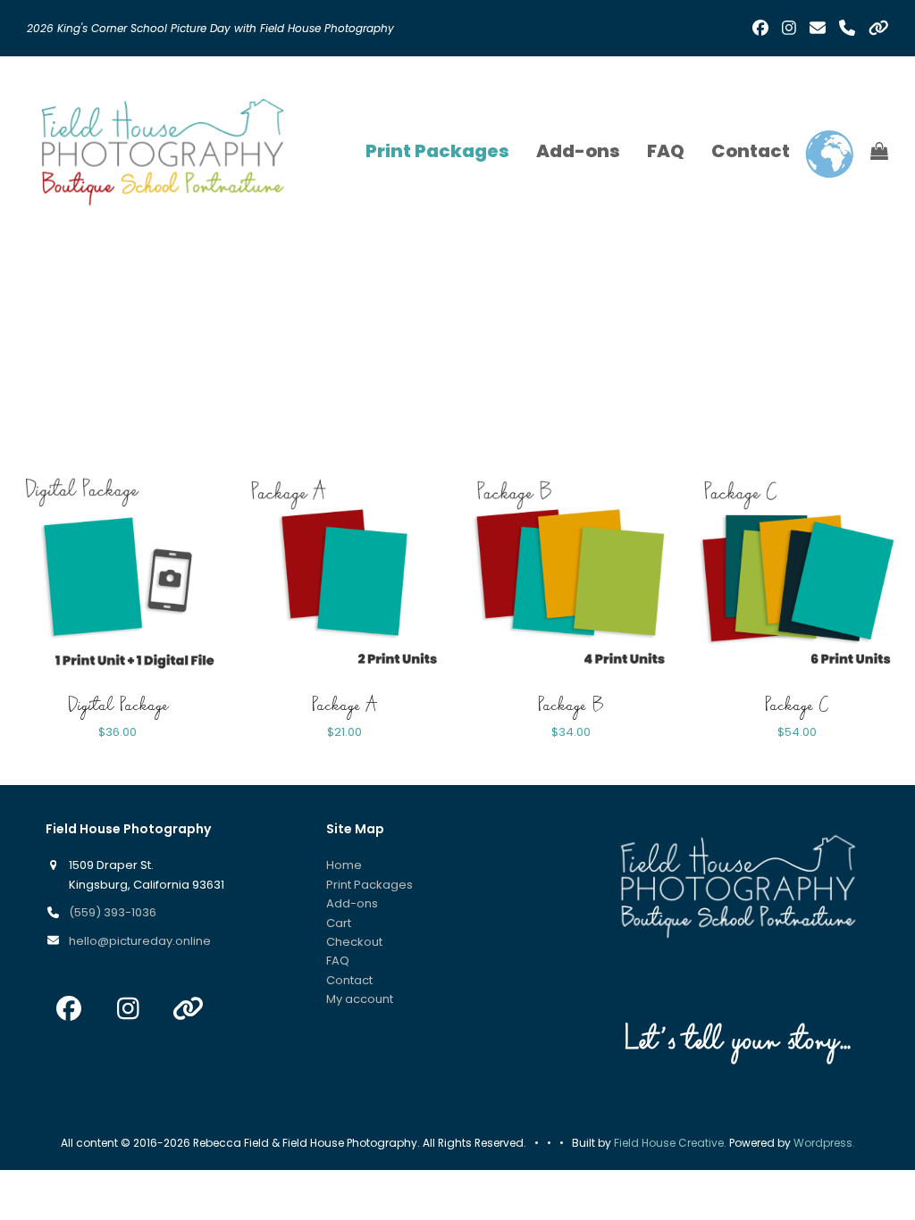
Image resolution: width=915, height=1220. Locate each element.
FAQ (337, 960)
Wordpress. (824, 1142)
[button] (879, 151)
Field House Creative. (670, 1142)
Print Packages (369, 884)
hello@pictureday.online (140, 940)
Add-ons (352, 903)
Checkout (354, 941)
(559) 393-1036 (112, 912)
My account (359, 998)
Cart (338, 923)
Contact (349, 980)
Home (344, 865)
